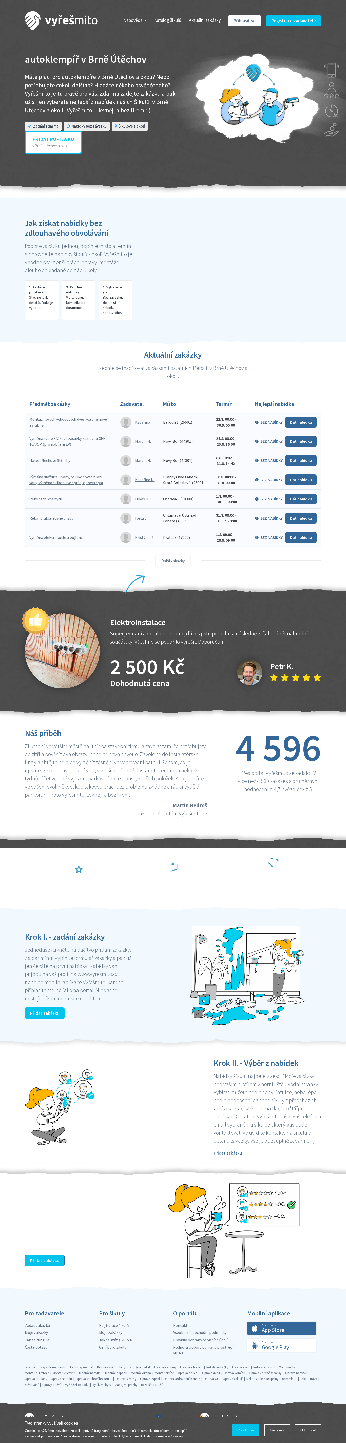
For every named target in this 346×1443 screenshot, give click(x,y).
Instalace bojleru (191, 1367)
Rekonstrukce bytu (45, 498)
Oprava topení (150, 1379)
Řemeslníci (289, 1379)
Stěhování (32, 1385)
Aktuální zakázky (205, 20)
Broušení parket (139, 1367)
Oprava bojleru (188, 1373)
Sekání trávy (308, 1379)
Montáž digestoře (37, 1373)
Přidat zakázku (44, 1013)
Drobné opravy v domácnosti (45, 1367)
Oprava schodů (61, 1379)
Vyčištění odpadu (77, 1385)
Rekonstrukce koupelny (262, 1379)
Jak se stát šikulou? (116, 1339)
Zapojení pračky (126, 1385)
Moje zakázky (36, 1332)
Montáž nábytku (90, 1373)
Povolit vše (246, 1430)
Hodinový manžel (81, 1367)
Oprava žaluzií (233, 1379)
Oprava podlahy (36, 1379)
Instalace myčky (217, 1367)
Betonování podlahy (111, 1367)
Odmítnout (308, 1430)
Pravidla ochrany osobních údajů (201, 1339)
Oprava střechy (126, 1379)
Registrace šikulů (114, 1325)
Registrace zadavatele (293, 21)
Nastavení (277, 1430)
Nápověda (133, 20)
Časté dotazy (36, 1347)
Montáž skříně (164, 1373)
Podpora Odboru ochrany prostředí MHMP (203, 1350)
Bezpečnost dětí (152, 1385)
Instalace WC (240, 1367)
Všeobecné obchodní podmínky (199, 1332)
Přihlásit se (245, 21)
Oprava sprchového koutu (94, 1379)
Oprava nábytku (296, 1373)
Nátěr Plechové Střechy (49, 460)
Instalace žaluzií (264, 1367)
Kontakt (180, 1325)
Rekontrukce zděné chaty (51, 518)
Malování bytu (288, 1367)
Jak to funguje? (38, 1339)
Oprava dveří (211, 1373)
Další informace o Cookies (163, 1436)
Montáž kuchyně (64, 1373)
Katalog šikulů (167, 20)
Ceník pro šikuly (112, 1347)
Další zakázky (173, 560)
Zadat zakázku (37, 1325)
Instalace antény (165, 1367)
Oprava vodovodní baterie (182, 1379)
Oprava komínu (234, 1373)
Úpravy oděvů (51, 1385)
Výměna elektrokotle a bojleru (55, 537)
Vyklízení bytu (101, 1385)
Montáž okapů (141, 1373)
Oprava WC (211, 1379)
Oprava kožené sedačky (265, 1373)
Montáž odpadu (116, 1373)
